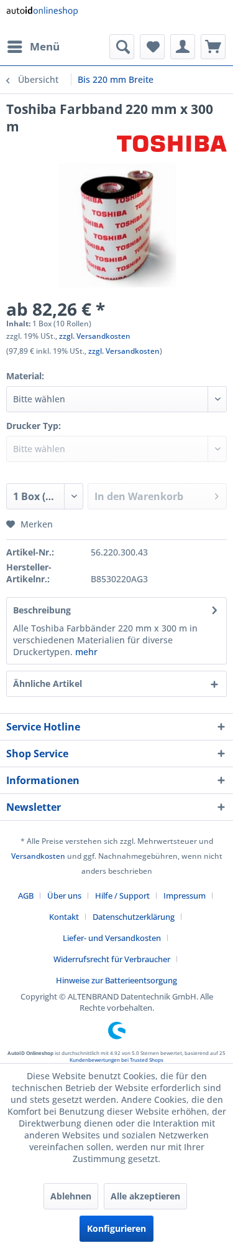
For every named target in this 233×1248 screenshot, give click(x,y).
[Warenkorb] (213, 46)
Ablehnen (70, 1196)
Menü (45, 46)
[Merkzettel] (152, 46)
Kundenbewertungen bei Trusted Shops (116, 1059)
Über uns (64, 895)
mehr (86, 652)
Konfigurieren (116, 1228)
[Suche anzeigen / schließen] (121, 46)
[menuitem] (33, 46)
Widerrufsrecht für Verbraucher (111, 959)
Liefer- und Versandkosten (112, 937)
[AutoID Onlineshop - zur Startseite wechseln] (42, 17)
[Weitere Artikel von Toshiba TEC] (172, 146)
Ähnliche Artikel (47, 683)
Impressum (184, 895)
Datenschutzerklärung (134, 916)
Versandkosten (38, 856)
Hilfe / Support (122, 895)
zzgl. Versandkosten (94, 336)
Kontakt (64, 916)
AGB (26, 895)
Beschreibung (42, 610)
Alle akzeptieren (145, 1196)
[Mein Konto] (182, 46)
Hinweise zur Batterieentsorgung (116, 980)
